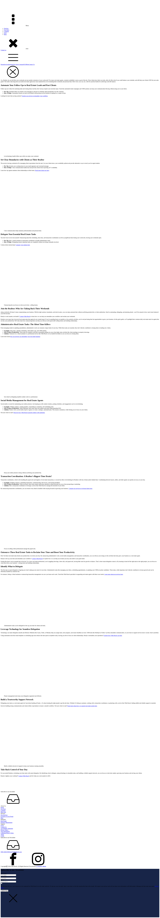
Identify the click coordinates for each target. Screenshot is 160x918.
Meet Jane (3, 812)
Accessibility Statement (7, 828)
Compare (6, 31)
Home (2, 64)
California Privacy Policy (7, 833)
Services (6, 28)
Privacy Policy (4, 830)
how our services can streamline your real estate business (25, 336)
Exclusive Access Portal (7, 816)
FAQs (2, 825)
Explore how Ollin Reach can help (113, 635)
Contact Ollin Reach (25, 316)
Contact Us (32, 64)
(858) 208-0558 (5, 852)
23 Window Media (41, 866)
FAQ (5, 33)
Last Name (3, 876)
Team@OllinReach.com (15, 852)
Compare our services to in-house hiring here (80, 488)
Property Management (6, 822)
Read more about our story (42, 170)
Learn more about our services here (113, 574)
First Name (3, 873)
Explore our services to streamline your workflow (35, 96)
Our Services (4, 815)
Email (2, 880)
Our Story (6, 30)
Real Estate (4, 821)
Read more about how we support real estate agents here (82, 706)
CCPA (2, 836)
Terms (2, 834)
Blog (5, 34)
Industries (10, 64)
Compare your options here (23, 245)
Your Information (5, 831)
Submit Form (4, 890)
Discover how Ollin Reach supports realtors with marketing (29, 412)
